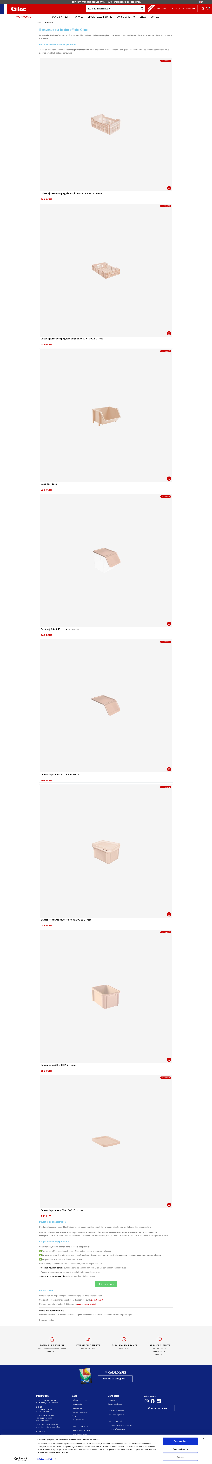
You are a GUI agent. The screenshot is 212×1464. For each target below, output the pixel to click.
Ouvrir (169, 188)
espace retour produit (86, 1304)
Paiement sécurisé (115, 1421)
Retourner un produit (116, 1414)
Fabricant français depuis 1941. (88, 1)
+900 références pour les (120, 1)
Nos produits (23, 17)
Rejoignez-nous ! (78, 1420)
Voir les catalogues (113, 1378)
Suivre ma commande (116, 1411)
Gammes (79, 17)
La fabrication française (81, 1430)
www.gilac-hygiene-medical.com (48, 1427)
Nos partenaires (78, 1416)
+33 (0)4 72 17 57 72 (44, 1409)
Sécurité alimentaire (100, 17)
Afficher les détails (45, 1459)
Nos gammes (77, 1408)
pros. (138, 1)
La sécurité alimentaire (81, 1426)
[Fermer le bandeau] (203, 1438)
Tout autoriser (180, 1441)
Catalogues (157, 8)
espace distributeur (184, 8)
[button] (106, 1284)
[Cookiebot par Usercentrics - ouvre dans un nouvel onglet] (21, 1459)
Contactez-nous (157, 1408)
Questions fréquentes (116, 1429)
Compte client (113, 1400)
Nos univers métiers (79, 1412)
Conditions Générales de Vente (120, 1425)
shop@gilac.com (42, 1411)
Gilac (143, 17)
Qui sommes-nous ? (79, 1400)
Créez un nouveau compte (52, 1268)
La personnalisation (79, 1434)
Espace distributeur (115, 1404)
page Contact (97, 1300)
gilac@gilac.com (42, 1420)
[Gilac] (19, 9)
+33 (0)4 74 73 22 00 (44, 1418)
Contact (155, 17)
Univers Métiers (61, 17)
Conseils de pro (126, 17)
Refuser (180, 1457)
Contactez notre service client (53, 1276)
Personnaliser (179, 1449)
